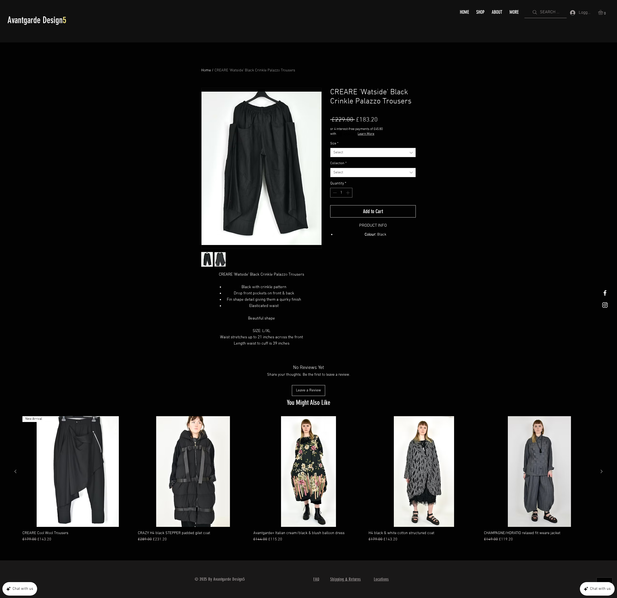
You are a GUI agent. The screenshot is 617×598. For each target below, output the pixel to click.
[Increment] (348, 192)
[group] (308, 481)
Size (334, 144)
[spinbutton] (341, 192)
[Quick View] (193, 471)
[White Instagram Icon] (605, 305)
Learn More (366, 134)
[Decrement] (334, 192)
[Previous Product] (15, 471)
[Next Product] (601, 471)
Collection (338, 163)
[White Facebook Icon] (605, 293)
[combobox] (373, 152)
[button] (603, 12)
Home (206, 70)
